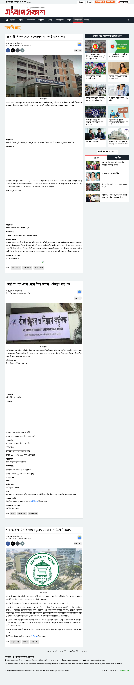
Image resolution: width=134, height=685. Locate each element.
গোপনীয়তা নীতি (73, 651)
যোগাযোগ (84, 651)
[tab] (96, 157)
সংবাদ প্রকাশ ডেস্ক (15, 43)
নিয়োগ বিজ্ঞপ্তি (39, 268)
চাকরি (13, 513)
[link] (100, 2)
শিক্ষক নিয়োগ (16, 268)
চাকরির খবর (27, 268)
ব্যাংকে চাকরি (15, 642)
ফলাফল (25, 642)
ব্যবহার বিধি (62, 651)
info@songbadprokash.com (95, 660)
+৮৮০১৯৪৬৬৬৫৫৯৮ (74, 660)
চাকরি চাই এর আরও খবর (107, 151)
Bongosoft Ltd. (124, 671)
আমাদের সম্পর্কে (52, 651)
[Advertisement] (44, 122)
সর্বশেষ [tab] (96, 157)
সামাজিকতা (124, 2)
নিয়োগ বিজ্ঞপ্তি (33, 513)
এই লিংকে (34, 501)
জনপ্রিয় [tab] (118, 157)
